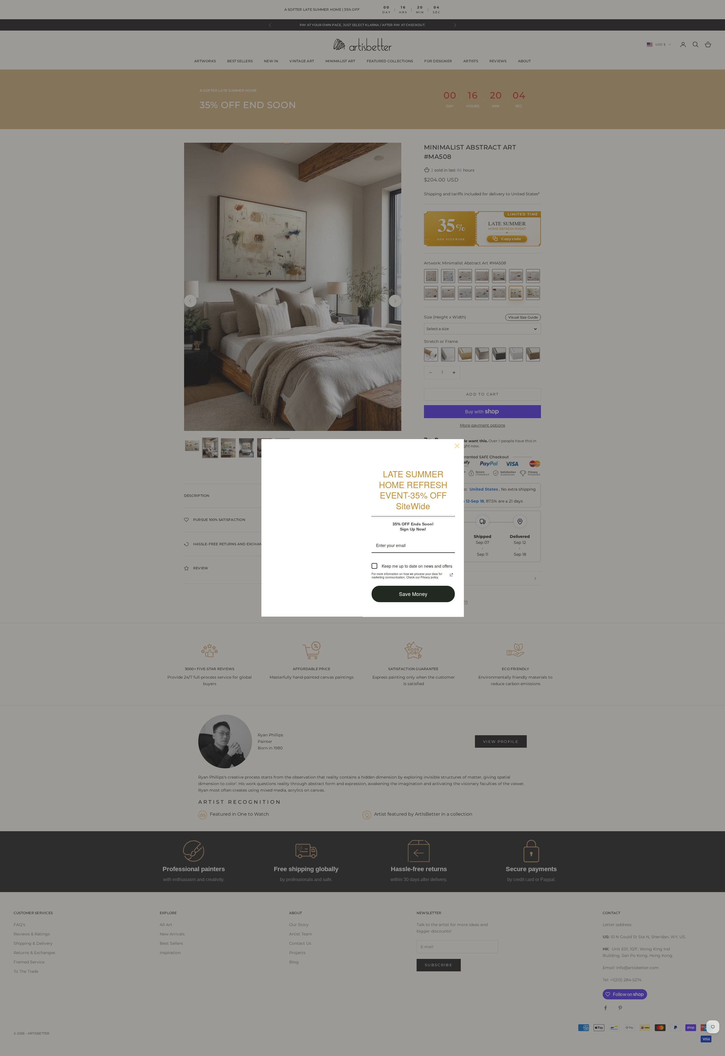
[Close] (457, 446)
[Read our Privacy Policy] (451, 574)
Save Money (413, 593)
